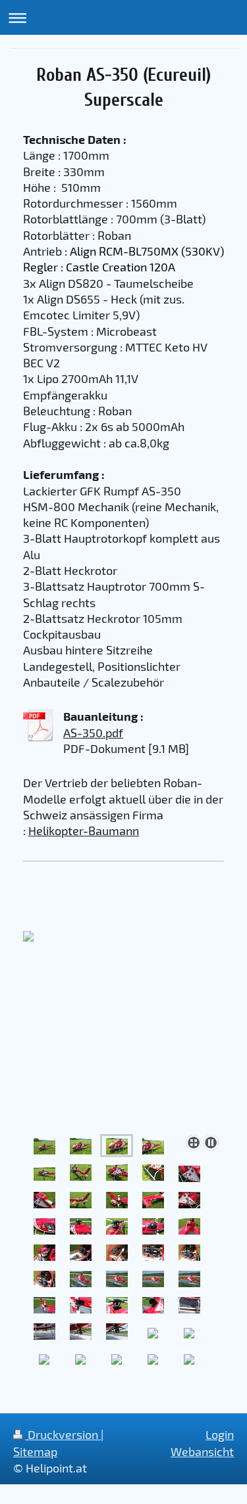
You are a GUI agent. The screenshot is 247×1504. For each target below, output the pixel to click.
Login (220, 1434)
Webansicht (202, 1451)
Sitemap (35, 1451)
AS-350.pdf (93, 732)
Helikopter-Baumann (83, 830)
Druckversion (63, 1434)
